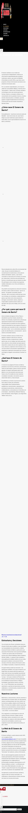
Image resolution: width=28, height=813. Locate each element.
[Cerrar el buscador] (1, 807)
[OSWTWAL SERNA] (10, 538)
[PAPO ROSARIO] (10, 585)
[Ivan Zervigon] (10, 444)
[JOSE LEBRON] (10, 491)
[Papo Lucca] (10, 562)
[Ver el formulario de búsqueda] (1, 39)
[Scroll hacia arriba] (1, 789)
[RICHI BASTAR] (10, 632)
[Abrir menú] (1, 50)
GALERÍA (5, 33)
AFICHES (5, 30)
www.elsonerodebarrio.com (9, 739)
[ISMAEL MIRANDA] (10, 420)
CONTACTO (6, 35)
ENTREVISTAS (6, 31)
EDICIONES (5, 28)
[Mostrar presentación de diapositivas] (11, 634)
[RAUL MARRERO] (10, 609)
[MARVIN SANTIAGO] (10, 514)
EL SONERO (6, 26)
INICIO (4, 24)
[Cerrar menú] (0, 792)
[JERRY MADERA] (10, 467)
